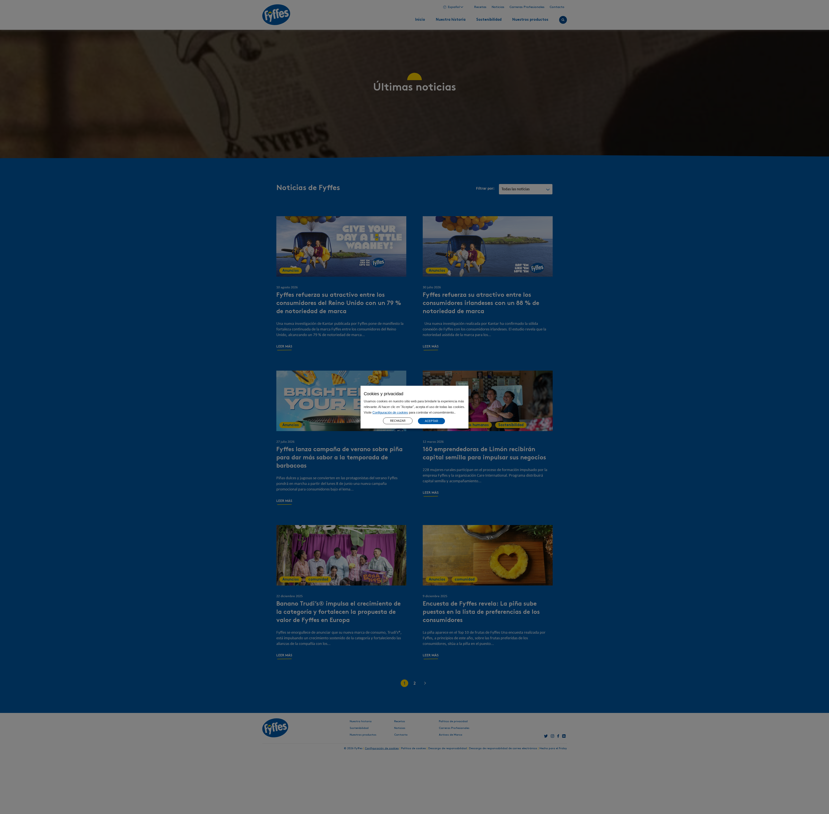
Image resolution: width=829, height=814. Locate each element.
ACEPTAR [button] (431, 420)
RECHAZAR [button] (397, 420)
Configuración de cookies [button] (390, 412)
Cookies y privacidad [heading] (383, 393)
